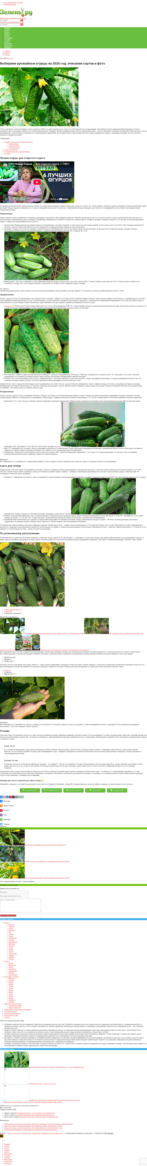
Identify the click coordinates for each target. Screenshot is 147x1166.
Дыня (11, 967)
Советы (7, 42)
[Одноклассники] (4, 797)
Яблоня (11, 1002)
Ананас (11, 981)
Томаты (11, 927)
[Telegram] (22, 797)
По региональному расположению (17, 152)
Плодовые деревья (11, 977)
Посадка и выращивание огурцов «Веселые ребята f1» (45, 845)
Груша (11, 988)
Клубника (12, 969)
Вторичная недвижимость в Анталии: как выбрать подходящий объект (30, 1130)
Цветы (6, 36)
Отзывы (7, 154)
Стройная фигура (31, 790)
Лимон (11, 990)
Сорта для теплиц (10, 150)
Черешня (12, 1000)
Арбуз (11, 963)
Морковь (12, 930)
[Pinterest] (10, 797)
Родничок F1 (9, 306)
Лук (10, 932)
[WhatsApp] (19, 797)
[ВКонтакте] (1, 797)
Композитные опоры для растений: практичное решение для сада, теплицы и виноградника (38, 1124)
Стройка (7, 40)
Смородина (13, 975)
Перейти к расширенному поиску (12, 22)
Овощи (6, 30)
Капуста (12, 946)
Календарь (8, 46)
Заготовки (8, 38)
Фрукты (7, 34)
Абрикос (12, 979)
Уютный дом (96, 790)
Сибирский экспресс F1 (13, 609)
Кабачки (12, 944)
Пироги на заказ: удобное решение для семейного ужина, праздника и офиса (33, 1126)
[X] (13, 797)
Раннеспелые (14, 144)
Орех (10, 994)
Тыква (11, 952)
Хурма (11, 998)
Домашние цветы (15, 1006)
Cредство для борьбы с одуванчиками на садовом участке (47, 878)
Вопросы (7, 47)
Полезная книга (118, 790)
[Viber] (16, 797)
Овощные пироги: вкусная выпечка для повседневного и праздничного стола (33, 1128)
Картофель (13, 938)
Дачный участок (10, 1011)
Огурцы (10, 58)
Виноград (12, 965)
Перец (11, 928)
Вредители (8, 44)
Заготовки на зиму (11, 1015)
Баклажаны (13, 942)
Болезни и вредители (12, 1013)
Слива (11, 996)
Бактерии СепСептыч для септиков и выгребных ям (35, 1113)
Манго (11, 992)
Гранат (11, 986)
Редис (11, 936)
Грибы (11, 950)
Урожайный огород (53, 790)
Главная (7, 28)
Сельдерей (13, 954)
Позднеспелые (14, 148)
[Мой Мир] (7, 797)
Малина (11, 973)
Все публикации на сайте (13, 3)
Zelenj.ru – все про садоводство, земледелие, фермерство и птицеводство (35, 1133)
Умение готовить (75, 790)
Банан (11, 982)
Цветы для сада (15, 1008)
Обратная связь (10, 4)
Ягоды (6, 32)
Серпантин (8, 611)
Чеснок (11, 934)
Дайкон (11, 955)
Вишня (11, 984)
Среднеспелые (14, 146)
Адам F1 (7, 670)
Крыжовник (13, 971)
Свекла (11, 940)
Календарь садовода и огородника (13, 18)
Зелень (11, 959)
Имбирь (11, 957)
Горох (11, 948)
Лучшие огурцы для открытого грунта (18, 142)
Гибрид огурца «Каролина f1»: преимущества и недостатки (47, 861)
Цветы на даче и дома (12, 1004)
